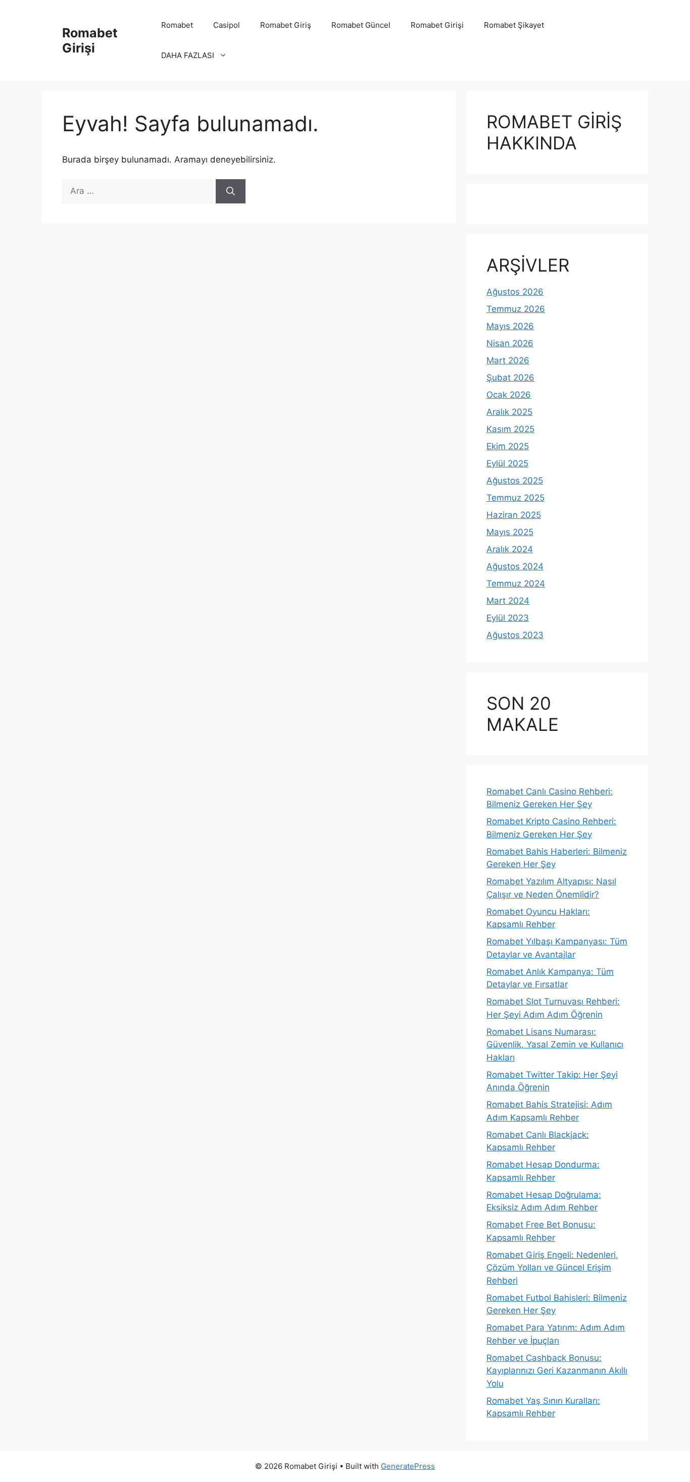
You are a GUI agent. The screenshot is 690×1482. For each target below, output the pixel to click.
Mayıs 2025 (509, 532)
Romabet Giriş (285, 25)
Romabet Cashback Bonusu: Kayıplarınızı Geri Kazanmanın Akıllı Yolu (556, 1371)
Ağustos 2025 (514, 480)
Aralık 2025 (509, 412)
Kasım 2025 (510, 429)
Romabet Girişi (90, 40)
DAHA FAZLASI (187, 55)
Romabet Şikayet (514, 25)
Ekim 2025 (507, 446)
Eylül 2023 (507, 618)
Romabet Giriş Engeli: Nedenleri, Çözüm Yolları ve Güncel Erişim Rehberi (552, 1268)
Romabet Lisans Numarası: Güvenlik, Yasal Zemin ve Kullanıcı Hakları (554, 1045)
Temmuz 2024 (515, 583)
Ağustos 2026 (515, 292)
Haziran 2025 (513, 515)
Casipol (226, 25)
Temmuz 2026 (515, 309)
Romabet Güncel (360, 25)
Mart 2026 (507, 360)
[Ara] (230, 191)
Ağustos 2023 (515, 635)
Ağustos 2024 (515, 566)
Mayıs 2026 (510, 326)
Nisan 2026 (509, 343)
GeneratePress (408, 1466)
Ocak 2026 (508, 395)
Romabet (177, 25)
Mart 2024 (507, 601)
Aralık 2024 (509, 549)
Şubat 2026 (510, 378)
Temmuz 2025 (515, 498)
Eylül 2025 (507, 463)
